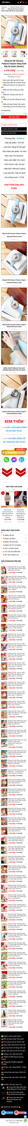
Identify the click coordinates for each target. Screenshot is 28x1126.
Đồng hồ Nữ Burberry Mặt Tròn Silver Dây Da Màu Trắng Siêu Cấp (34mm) (16, 858)
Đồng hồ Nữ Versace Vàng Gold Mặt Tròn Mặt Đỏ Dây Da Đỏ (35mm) (17, 616)
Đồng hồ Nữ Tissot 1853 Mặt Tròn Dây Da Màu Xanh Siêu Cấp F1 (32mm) (17, 645)
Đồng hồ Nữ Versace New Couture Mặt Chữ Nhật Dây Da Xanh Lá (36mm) (17, 983)
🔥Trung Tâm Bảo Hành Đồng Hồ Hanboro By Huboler (15, 1099)
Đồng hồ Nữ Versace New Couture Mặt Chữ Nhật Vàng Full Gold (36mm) (17, 925)
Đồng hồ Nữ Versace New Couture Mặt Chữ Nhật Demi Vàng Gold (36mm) (17, 886)
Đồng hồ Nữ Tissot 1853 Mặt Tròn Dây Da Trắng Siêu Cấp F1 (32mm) (17, 712)
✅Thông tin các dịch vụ (11, 1084)
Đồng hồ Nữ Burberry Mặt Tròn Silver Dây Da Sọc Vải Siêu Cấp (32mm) (17, 790)
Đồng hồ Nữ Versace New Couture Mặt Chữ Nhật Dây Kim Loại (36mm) (17, 896)
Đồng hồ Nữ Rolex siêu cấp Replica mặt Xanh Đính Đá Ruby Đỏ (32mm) (17, 761)
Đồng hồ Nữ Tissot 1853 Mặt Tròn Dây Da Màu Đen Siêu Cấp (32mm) (16, 703)
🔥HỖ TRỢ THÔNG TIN (11, 555)
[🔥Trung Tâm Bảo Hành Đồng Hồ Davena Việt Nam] (3, 1093)
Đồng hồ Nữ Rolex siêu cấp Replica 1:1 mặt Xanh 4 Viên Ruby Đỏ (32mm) (17, 771)
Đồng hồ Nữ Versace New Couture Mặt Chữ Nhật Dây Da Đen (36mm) (17, 1011)
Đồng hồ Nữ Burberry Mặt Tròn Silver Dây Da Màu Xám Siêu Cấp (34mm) (16, 848)
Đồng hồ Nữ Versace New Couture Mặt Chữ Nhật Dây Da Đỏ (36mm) (17, 992)
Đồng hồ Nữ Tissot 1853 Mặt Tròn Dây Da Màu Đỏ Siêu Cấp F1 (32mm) (16, 655)
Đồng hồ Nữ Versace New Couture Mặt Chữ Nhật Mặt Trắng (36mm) (17, 1002)
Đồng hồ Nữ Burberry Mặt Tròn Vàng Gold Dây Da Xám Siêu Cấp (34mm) (16, 838)
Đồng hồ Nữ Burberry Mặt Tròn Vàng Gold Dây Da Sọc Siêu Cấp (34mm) (17, 810)
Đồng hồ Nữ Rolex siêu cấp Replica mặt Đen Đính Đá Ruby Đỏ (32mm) (17, 722)
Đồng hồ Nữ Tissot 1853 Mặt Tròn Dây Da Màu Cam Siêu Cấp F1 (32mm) (17, 664)
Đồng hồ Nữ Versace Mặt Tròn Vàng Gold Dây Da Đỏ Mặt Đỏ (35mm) (17, 597)
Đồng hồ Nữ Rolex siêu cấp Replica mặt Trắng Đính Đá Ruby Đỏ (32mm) (17, 731)
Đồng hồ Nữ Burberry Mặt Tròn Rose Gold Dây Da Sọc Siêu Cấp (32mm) (17, 800)
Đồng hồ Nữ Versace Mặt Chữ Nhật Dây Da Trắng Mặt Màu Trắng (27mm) (17, 578)
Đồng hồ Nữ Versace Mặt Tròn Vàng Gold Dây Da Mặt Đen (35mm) (17, 587)
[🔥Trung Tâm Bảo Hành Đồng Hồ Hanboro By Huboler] (3, 1098)
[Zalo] (25, 1116)
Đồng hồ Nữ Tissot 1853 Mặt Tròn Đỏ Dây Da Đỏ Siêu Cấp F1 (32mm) (16, 674)
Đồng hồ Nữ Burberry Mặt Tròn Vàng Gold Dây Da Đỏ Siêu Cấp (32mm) (17, 781)
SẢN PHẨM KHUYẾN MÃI (11, 561)
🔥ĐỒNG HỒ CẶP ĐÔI (10, 542)
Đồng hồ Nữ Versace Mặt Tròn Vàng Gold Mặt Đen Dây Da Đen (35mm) (16, 606)
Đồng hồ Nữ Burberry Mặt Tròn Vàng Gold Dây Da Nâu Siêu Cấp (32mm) (17, 867)
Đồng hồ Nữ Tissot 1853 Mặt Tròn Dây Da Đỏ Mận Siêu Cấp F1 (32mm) (16, 635)
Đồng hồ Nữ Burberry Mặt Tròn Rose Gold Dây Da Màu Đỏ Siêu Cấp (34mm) (17, 877)
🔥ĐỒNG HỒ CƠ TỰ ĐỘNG (12, 545)
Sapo (17, 1122)
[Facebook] (25, 1112)
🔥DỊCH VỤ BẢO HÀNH (11, 548)
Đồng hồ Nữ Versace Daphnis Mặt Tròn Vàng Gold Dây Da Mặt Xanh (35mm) (16, 1022)
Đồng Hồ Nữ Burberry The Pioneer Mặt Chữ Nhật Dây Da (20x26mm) (13, 497)
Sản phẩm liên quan (14, 487)
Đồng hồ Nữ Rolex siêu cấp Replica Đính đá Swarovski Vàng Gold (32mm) (17, 752)
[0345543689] (25, 1120)
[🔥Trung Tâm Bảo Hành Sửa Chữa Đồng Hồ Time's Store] (3, 1088)
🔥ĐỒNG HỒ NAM (9, 539)
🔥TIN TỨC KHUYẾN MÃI (11, 552)
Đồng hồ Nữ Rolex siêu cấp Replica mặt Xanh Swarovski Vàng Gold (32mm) (17, 742)
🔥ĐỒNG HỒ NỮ (8, 535)
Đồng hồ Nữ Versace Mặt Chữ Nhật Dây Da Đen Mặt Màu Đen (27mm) (17, 568)
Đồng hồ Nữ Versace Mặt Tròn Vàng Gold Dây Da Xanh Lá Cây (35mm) (16, 626)
